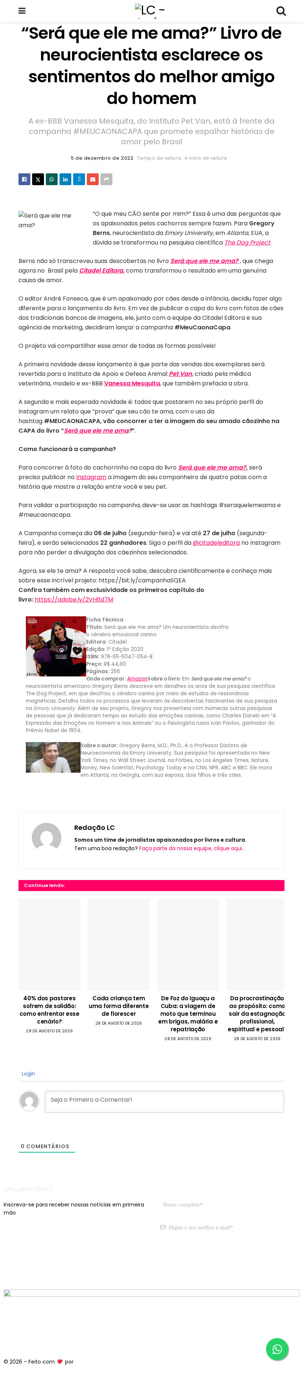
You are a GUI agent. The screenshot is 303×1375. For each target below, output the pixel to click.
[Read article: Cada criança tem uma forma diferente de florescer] (119, 944)
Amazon (137, 678)
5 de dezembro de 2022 (102, 158)
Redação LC (94, 827)
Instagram (91, 477)
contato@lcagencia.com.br (39, 1262)
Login (27, 1073)
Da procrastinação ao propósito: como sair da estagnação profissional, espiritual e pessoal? (257, 1013)
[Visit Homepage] (151, 11)
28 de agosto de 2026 (49, 1031)
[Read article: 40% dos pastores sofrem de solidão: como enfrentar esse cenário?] (49, 944)
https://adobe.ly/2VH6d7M (74, 599)
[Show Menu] (21, 11)
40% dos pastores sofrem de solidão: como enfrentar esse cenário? (49, 1009)
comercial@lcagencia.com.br (117, 1262)
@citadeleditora (216, 542)
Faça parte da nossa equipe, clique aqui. (191, 848)
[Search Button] (281, 11)
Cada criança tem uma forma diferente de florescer (119, 1006)
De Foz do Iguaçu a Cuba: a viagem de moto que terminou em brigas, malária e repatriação (188, 1013)
